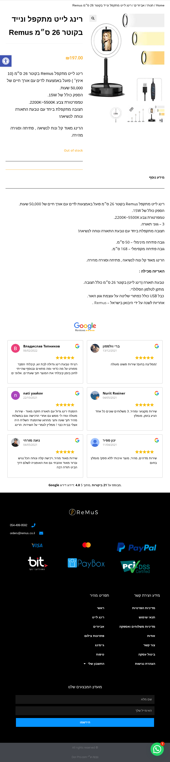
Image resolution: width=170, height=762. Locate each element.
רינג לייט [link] (98, 617)
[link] (6, 61)
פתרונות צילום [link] (94, 636)
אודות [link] (151, 636)
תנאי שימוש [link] (147, 617)
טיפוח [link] (100, 654)
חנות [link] (150, 5)
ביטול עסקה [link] (146, 654)
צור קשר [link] (149, 645)
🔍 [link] (93, 18)
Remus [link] (100, 302)
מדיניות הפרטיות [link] (143, 608)
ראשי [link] (100, 608)
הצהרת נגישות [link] (145, 663)
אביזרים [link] (139, 5)
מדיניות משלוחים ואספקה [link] (137, 626)
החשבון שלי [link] (96, 663)
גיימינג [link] (99, 645)
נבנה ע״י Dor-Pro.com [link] (85, 757)
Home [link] (160, 5)
